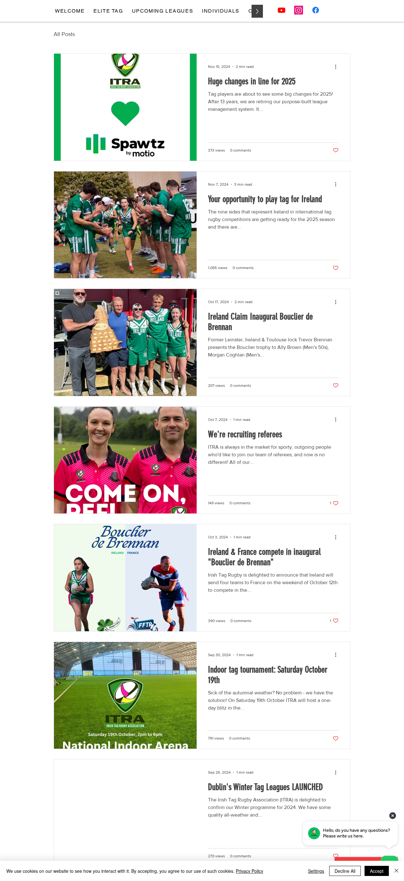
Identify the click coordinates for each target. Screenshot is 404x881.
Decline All (345, 871)
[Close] (396, 871)
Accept (376, 871)
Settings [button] (316, 871)
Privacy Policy (249, 871)
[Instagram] (298, 10)
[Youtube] (281, 10)
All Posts (64, 34)
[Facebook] (315, 10)
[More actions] (338, 66)
